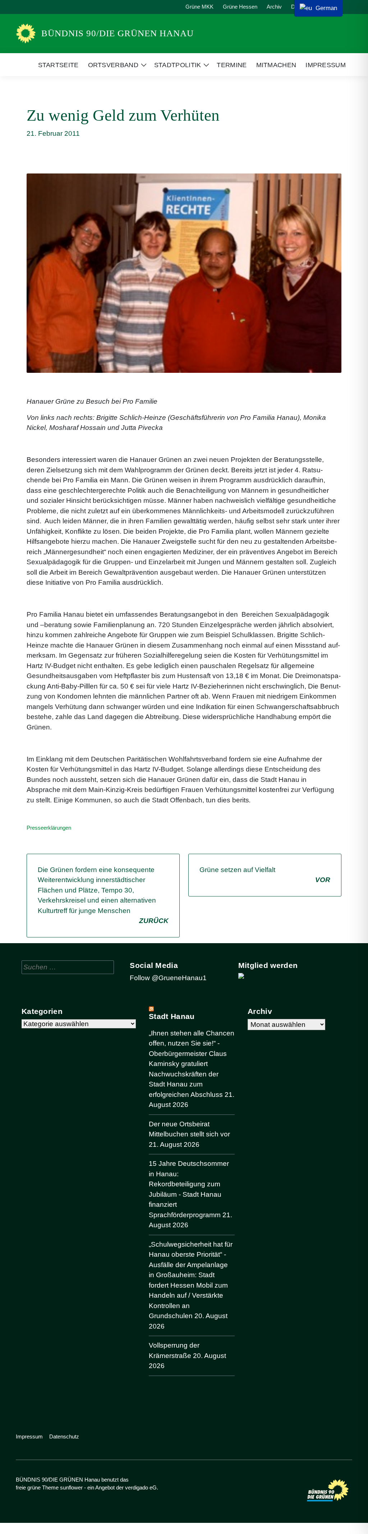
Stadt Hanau (171, 1016)
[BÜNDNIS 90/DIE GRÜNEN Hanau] (26, 33)
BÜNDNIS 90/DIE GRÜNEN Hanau (117, 33)
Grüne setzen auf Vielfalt (264, 875)
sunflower (71, 1487)
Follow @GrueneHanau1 (168, 978)
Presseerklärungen (49, 828)
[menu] (318, 8)
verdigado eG (141, 1487)
